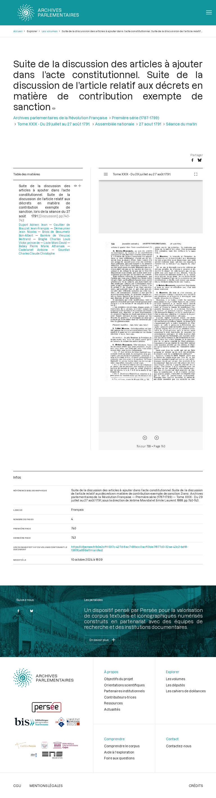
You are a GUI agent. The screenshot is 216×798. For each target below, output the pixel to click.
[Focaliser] (79, 186)
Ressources (113, 703)
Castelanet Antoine (33, 249)
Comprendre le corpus (122, 746)
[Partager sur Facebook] (192, 160)
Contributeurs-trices (120, 697)
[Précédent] (145, 438)
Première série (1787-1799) (135, 118)
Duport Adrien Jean (33, 224)
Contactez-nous (178, 746)
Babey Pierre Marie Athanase (41, 246)
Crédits (196, 786)
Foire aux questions (119, 758)
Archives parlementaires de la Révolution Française (60, 118)
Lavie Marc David (55, 242)
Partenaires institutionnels (124, 691)
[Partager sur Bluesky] (199, 160)
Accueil (17, 31)
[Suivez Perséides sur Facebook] (18, 611)
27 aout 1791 (150, 124)
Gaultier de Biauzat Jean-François (44, 226)
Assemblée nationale (114, 124)
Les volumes (50, 31)
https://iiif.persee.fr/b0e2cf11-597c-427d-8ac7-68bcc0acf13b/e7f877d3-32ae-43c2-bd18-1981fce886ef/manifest (129, 548)
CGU (17, 786)
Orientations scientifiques (124, 685)
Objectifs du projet (118, 679)
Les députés (175, 685)
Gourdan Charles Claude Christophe (44, 251)
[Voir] (53, 106)
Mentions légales (46, 786)
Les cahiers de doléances (186, 691)
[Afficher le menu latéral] (106, 174)
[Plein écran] (196, 174)
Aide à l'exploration (119, 752)
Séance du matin (181, 124)
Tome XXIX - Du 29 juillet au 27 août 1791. (53, 124)
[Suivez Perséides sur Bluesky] (32, 611)
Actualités (112, 709)
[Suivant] (157, 438)
